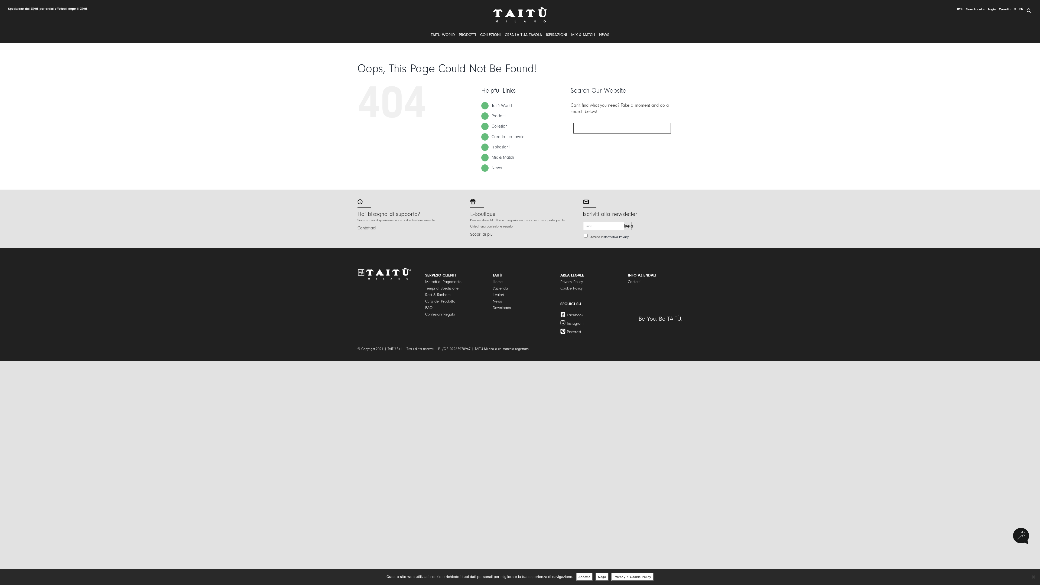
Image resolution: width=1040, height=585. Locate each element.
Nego (602, 576)
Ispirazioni (500, 147)
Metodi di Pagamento (443, 282)
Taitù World (502, 105)
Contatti (634, 282)
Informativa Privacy (616, 237)
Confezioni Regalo (440, 314)
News (497, 167)
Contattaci (367, 228)
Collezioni (500, 126)
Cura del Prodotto (440, 301)
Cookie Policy (571, 288)
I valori (498, 294)
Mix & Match (503, 157)
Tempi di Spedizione (442, 288)
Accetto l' (609, 237)
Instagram (575, 323)
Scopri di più (481, 234)
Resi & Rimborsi (438, 294)
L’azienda (500, 288)
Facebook (575, 315)
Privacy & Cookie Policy (632, 576)
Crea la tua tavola (508, 136)
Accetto (584, 576)
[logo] (520, 9)
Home (498, 282)
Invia (628, 226)
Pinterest (574, 332)
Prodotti (498, 115)
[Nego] (1033, 577)
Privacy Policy (571, 282)
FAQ (429, 308)
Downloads (502, 308)
